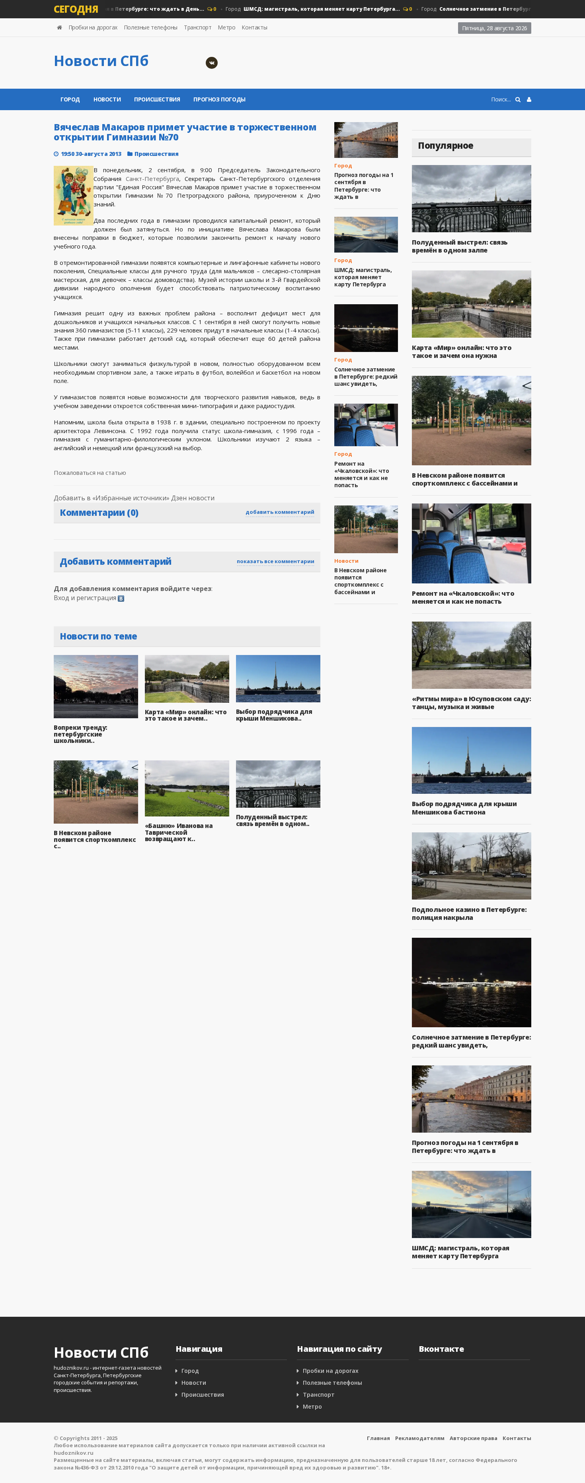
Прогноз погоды (219, 99)
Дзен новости (192, 498)
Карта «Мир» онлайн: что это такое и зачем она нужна (461, 351)
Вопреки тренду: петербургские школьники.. (80, 733)
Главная (378, 1438)
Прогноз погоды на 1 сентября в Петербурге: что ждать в (363, 185)
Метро (226, 27)
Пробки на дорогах (92, 27)
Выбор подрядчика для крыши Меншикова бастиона (464, 807)
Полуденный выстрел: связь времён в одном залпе (460, 246)
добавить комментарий (280, 511)
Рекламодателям (420, 1438)
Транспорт (197, 27)
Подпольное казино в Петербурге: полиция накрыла (469, 913)
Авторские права (473, 1438)
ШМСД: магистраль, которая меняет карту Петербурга (363, 277)
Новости (107, 99)
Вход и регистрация (85, 597)
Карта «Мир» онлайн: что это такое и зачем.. (186, 715)
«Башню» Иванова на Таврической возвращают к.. (179, 832)
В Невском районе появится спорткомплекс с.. (95, 839)
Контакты (254, 27)
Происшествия (157, 99)
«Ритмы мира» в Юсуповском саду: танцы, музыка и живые (471, 702)
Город (297, 9)
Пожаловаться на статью (90, 472)
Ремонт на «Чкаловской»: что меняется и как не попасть (361, 474)
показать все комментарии (275, 561)
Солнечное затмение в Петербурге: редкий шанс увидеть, (366, 376)
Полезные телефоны (150, 27)
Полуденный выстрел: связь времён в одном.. (273, 820)
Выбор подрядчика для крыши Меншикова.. (274, 714)
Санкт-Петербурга (152, 179)
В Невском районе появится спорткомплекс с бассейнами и (360, 581)
